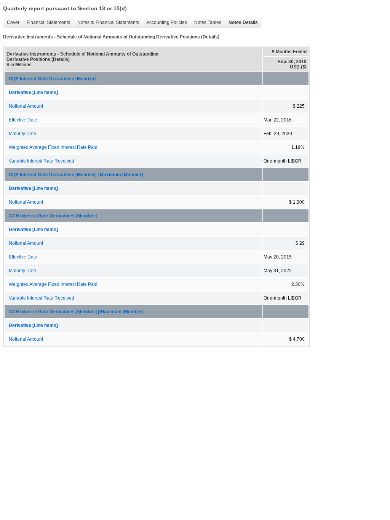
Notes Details (243, 22)
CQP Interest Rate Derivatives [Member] (52, 79)
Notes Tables (207, 22)
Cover (13, 22)
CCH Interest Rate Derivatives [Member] (53, 216)
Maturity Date (22, 133)
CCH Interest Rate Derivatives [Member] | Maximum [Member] (76, 311)
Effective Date (23, 120)
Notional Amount (26, 106)
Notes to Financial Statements (108, 22)
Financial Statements (48, 22)
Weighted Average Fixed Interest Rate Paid (53, 147)
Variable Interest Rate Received (41, 161)
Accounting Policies (166, 22)
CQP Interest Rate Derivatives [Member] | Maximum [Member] (76, 174)
